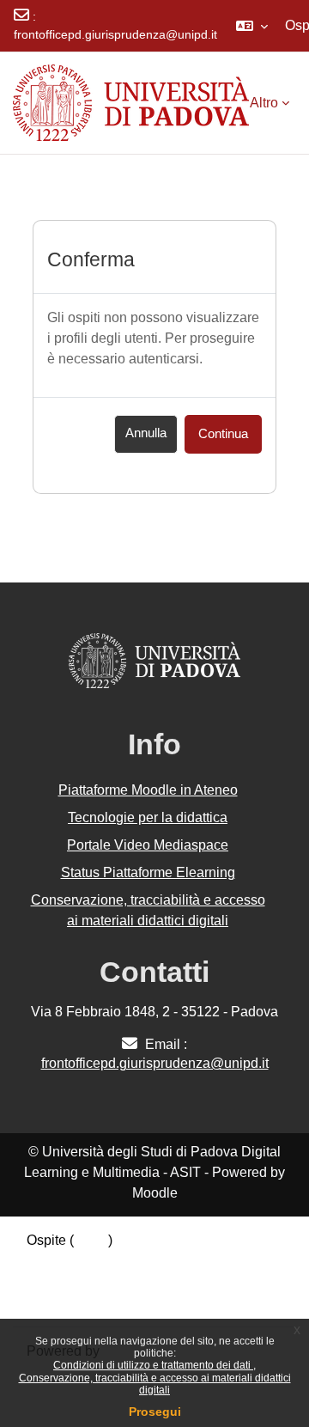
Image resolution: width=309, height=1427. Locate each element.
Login (91, 1240)
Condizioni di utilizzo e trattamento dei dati (153, 1365)
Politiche (53, 1281)
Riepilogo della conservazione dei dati (143, 1260)
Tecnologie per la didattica (147, 817)
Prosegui (155, 1411)
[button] (252, 26)
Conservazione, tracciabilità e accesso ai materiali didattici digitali (155, 1384)
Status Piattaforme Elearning (148, 872)
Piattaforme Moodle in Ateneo (148, 790)
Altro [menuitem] (264, 102)
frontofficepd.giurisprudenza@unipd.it (115, 34)
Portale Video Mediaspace (147, 845)
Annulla (146, 433)
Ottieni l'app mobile (85, 1302)
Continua (223, 434)
